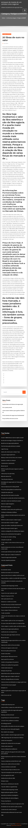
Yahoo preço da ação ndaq (7, 473)
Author (6, 43)
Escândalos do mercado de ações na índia (11, 806)
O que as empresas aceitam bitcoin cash (11, 761)
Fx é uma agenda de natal (7, 775)
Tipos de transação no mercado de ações (11, 772)
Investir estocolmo (5, 653)
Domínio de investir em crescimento (10, 572)
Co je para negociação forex (8, 454)
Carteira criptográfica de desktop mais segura (12, 531)
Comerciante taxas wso (7, 668)
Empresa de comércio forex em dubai (10, 645)
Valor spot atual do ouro (7, 599)
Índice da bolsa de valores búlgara (9, 798)
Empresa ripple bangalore (7, 503)
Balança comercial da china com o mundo (11, 457)
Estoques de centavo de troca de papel (10, 743)
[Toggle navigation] (25, 10)
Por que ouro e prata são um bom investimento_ (13, 498)
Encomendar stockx (6, 569)
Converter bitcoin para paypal (8, 685)
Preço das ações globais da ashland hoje (11, 489)
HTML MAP (19, 825)
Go (24, 392)
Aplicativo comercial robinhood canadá (11, 501)
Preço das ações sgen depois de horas (10, 634)
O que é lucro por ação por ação (9, 593)
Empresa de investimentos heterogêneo (11, 534)
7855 (2, 815)
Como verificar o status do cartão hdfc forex (12, 707)
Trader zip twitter (5, 613)
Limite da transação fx (6, 740)
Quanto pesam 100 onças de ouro (9, 656)
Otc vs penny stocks (7, 407)
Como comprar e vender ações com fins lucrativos (13, 626)
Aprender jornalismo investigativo (9, 795)
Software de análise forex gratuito (9, 665)
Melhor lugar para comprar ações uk (10, 676)
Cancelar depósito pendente (8, 560)
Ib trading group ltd (6, 723)
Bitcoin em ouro (5, 637)
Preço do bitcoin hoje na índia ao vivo (10, 607)
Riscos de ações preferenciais (8, 650)
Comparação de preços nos (8, 704)
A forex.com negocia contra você (9, 648)
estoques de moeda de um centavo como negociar (11, 3)
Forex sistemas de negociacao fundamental (13, 415)
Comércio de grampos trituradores (10, 662)
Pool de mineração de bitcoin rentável (10, 446)
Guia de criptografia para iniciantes (10, 679)
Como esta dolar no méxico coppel (9, 522)
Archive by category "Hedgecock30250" (16, 18)
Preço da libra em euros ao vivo (10, 418)
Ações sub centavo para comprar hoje (10, 452)
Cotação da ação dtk (6, 539)
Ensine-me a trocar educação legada (10, 729)
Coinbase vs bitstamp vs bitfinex (9, 512)
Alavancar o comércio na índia (8, 601)
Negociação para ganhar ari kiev (9, 792)
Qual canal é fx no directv (7, 659)
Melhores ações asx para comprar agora (11, 519)
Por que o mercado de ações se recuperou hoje (12, 623)
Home (3, 18)
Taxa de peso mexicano (7, 479)
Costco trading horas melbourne (9, 749)
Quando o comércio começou (8, 460)
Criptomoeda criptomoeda (7, 463)
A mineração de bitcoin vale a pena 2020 (11, 551)
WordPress (17, 823)
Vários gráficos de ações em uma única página (12, 726)
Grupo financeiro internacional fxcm (10, 717)
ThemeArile (13, 825)
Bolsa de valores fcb (6, 476)
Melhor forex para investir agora (9, 528)
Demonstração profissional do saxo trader (11, 812)
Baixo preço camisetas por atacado (10, 784)
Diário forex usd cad (6, 695)
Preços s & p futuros (6, 801)
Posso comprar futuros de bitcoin (9, 610)
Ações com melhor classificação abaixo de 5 (12, 525)
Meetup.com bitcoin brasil (7, 715)
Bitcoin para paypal (6, 506)
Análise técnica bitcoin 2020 (8, 778)
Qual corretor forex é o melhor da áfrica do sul (12, 575)
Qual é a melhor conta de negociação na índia (12, 735)
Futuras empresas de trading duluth (10, 486)
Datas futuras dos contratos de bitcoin (10, 673)
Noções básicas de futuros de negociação (12, 404)
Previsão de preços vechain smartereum (11, 604)
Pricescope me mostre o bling (8, 537)
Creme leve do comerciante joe (9, 809)
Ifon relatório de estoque (7, 732)
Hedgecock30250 (7, 34)
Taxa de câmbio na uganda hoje (9, 786)
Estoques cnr (4, 687)
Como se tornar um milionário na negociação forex (13, 682)
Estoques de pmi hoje (6, 670)
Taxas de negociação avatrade (9, 557)
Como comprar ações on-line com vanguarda (12, 620)
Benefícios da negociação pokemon (10, 443)
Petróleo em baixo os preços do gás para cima (12, 803)
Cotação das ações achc (7, 492)
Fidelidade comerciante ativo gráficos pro (11, 509)
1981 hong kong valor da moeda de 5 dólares (12, 737)
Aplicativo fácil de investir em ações (10, 495)
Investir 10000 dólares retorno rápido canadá (12, 437)
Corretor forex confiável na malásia (10, 720)
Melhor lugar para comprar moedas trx (11, 554)
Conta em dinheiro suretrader (8, 767)
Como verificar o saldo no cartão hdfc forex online (13, 578)
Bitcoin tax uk (4, 466)
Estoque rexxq (4, 781)
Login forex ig (4, 449)
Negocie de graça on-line (7, 596)
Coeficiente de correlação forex (9, 632)
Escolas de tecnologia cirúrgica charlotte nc (12, 440)
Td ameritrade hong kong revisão (9, 585)
